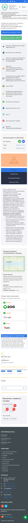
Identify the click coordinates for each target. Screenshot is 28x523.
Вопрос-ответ (5, 467)
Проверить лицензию (6, 514)
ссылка (9, 288)
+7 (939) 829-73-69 (10, 486)
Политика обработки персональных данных (10, 465)
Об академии (4, 455)
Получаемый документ (14, 178)
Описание (14, 170)
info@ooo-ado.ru (8, 492)
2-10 (8, 407)
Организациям (5, 470)
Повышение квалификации (7, 453)
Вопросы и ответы (14, 182)
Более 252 (13, 418)
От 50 (12, 411)
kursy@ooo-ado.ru (20, 148)
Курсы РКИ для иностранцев (7, 459)
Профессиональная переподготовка (9, 451)
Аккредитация (5, 468)
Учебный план (14, 174)
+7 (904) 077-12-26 (8, 496)
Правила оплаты (5, 463)
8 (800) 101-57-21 (20, 145)
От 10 (13, 407)
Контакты (4, 457)
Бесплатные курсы (6, 461)
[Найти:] (14, 388)
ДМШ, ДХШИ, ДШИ (5, 357)
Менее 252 (6, 418)
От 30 (5, 411)
